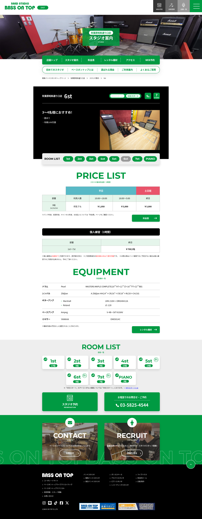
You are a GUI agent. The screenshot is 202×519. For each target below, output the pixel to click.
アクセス (195, 15)
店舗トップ (142, 15)
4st (102, 158)
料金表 (169, 15)
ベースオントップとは (82, 69)
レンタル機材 (181, 15)
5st (114, 158)
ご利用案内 (127, 69)
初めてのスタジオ (55, 69)
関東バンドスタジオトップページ (54, 78)
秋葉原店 (12, 14)
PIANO (150, 158)
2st (80, 158)
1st (68, 158)
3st (91, 158)
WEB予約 (150, 60)
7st (137, 158)
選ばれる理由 (107, 69)
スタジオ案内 (157, 15)
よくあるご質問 (148, 69)
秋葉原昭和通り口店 (78, 78)
